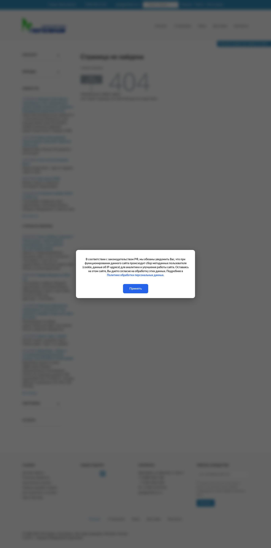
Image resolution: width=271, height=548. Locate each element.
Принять (135, 288)
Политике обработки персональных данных (135, 275)
